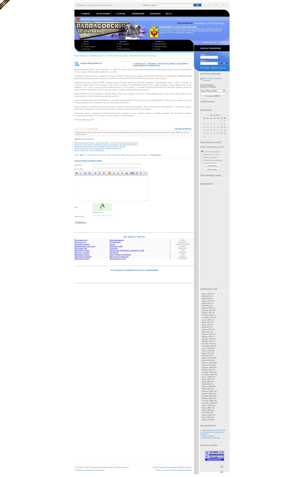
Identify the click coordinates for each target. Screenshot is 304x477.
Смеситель (114, 248)
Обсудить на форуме (183, 128)
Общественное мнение (83, 256)
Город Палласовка (81, 56)
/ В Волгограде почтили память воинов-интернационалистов (97, 148)
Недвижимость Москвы (211, 438)
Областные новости (97, 56)
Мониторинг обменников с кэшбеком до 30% (127, 250)
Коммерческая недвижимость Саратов (89, 470)
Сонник (157, 49)
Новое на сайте (162, 470)
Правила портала (185, 470)
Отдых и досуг (80, 242)
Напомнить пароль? (218, 68)
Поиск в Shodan (208, 436)
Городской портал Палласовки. (100, 467)
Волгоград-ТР (88, 120)
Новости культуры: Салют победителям (89, 150)
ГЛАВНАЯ (86, 14)
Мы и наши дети (80, 240)
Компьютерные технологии (84, 246)
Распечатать (156, 155)
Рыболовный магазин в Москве (214, 430)
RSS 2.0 (169, 14)
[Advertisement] (214, 234)
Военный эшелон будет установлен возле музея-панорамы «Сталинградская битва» (106, 145)
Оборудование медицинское (120, 254)
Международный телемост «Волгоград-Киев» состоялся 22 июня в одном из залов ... (106, 143)
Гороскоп (86, 49)
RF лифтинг (114, 252)
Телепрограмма (89, 46)
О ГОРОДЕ (120, 14)
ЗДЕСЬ (217, 96)
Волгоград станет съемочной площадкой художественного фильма (99, 146)
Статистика (173, 470)
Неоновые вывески (117, 240)
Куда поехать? (115, 242)
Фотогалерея (124, 44)
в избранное (223, 42)
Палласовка (81, 5)
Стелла (112, 244)
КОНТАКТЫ (155, 14)
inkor (82, 155)
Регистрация (205, 68)
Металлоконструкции (118, 258)
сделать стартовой (210, 42)
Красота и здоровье (81, 252)
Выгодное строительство (119, 256)
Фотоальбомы (124, 49)
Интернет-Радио (161, 46)
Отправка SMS (160, 44)
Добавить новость (185, 467)
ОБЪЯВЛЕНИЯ (138, 14)
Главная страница (159, 467)
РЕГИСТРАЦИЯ (103, 14)
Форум (86, 44)
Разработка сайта (116, 246)
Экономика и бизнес (82, 244)
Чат (120, 46)
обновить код (98, 212)
